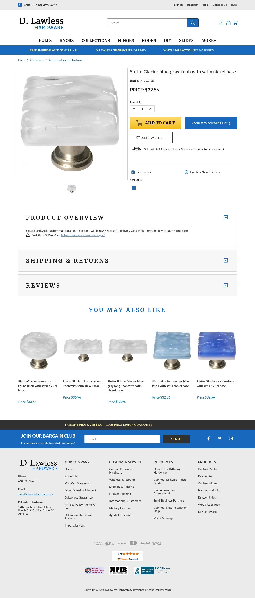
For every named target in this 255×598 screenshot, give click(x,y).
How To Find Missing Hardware (167, 470)
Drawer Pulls (206, 476)
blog (205, 4)
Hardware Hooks (209, 490)
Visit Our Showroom (78, 483)
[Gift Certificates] (228, 22)
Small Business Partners (169, 500)
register (192, 4)
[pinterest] (220, 438)
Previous (245, 586)
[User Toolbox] (221, 22)
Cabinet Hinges (208, 483)
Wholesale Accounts (122, 479)
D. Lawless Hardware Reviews (78, 516)
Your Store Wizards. (159, 589)
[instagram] (231, 438)
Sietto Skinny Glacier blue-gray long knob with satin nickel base (126, 386)
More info (54, 50)
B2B (234, 4)
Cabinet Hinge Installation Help (170, 509)
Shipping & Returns (121, 486)
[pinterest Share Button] (174, 189)
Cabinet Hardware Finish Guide (170, 481)
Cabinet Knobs (207, 469)
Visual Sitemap (163, 518)
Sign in (178, 4)
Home (69, 469)
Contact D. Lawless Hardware (121, 470)
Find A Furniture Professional (164, 491)
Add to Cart (38, 349)
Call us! (40, 5)
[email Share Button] (147, 189)
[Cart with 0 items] (235, 22)
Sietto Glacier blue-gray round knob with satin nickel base (37, 386)
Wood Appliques (209, 504)
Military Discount (120, 508)
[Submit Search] (193, 22)
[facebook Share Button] (134, 189)
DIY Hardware (207, 511)
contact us (220, 4)
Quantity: (136, 102)
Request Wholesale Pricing (210, 123)
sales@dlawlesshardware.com (35, 494)
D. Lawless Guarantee (79, 497)
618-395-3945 (26, 481)
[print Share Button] (161, 189)
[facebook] (209, 438)
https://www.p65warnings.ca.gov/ (83, 235)
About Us (71, 476)
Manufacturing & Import (80, 490)
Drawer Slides (207, 497)
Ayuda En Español (120, 515)
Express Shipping (120, 493)
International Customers (125, 500)
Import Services (75, 525)
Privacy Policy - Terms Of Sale (81, 506)
